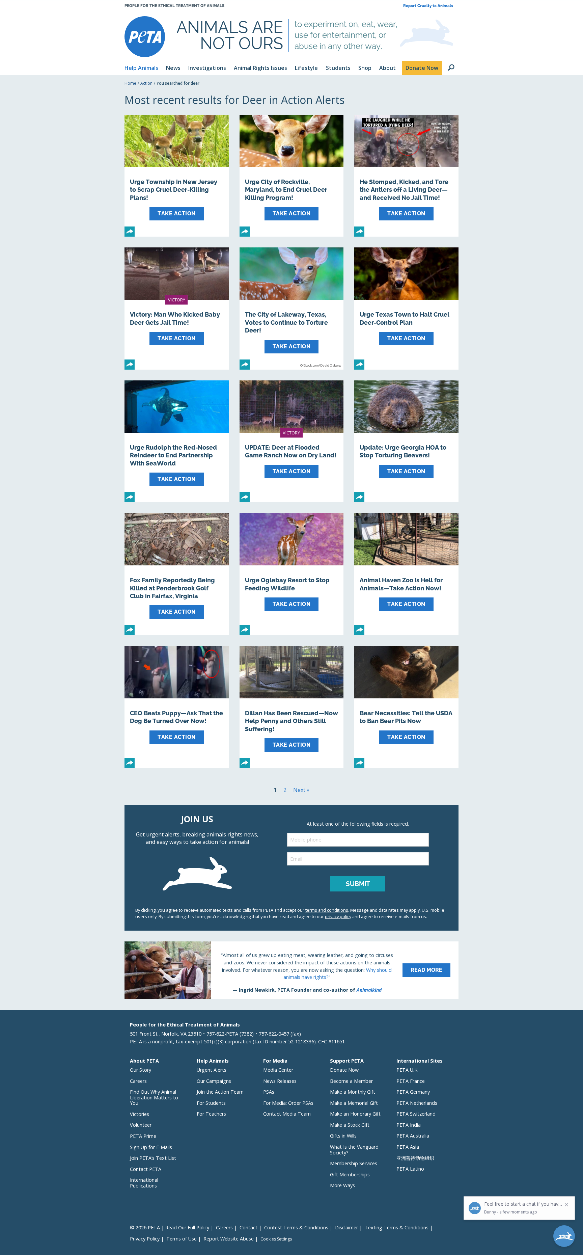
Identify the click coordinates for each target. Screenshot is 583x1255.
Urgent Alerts (211, 1070)
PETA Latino (410, 1169)
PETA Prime (143, 1136)
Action (146, 83)
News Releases (280, 1081)
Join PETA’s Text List (153, 1158)
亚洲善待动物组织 (415, 1158)
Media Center (278, 1070)
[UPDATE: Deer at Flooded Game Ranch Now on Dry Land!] (292, 441)
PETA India (408, 1125)
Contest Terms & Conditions (296, 1227)
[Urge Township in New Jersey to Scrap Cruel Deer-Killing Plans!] (176, 176)
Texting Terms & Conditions (396, 1227)
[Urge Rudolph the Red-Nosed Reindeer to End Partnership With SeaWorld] (176, 441)
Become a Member (351, 1081)
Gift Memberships (350, 1174)
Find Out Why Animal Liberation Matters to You (154, 1097)
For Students (211, 1103)
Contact (248, 1227)
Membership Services (353, 1163)
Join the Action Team (220, 1092)
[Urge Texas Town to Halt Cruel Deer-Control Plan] (406, 308)
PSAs (268, 1092)
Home (130, 83)
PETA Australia (412, 1135)
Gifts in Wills (343, 1135)
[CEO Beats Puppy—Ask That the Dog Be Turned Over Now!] (176, 707)
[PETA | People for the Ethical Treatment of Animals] (144, 36)
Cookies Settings (276, 1239)
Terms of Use (181, 1238)
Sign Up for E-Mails (151, 1147)
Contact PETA (145, 1169)
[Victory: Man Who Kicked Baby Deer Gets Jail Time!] (176, 308)
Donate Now (344, 1070)
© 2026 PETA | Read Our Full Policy (169, 1227)
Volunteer (140, 1125)
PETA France (410, 1081)
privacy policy (338, 916)
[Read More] (291, 970)
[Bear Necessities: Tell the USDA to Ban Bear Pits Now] (406, 707)
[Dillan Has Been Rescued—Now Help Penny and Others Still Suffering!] (292, 707)
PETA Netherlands (416, 1103)
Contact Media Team (287, 1114)
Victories (139, 1114)
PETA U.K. (407, 1070)
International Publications (144, 1183)
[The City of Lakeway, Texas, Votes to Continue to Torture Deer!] (292, 308)
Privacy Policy (145, 1238)
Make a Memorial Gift (354, 1103)
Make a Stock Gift (349, 1125)
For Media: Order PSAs (288, 1103)
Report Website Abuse (228, 1238)
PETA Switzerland (416, 1114)
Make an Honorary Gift (355, 1114)
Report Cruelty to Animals (428, 6)
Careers (138, 1081)
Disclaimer (346, 1227)
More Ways (342, 1185)
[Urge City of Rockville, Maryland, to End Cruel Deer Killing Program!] (292, 176)
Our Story (140, 1070)
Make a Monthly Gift (352, 1092)
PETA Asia (407, 1147)
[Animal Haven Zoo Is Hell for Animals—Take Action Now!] (406, 574)
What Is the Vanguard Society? (354, 1150)
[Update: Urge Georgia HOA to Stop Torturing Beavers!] (406, 441)
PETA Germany (413, 1092)
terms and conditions (326, 910)
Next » (301, 790)
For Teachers (211, 1114)
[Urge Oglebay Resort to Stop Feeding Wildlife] (292, 574)
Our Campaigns (214, 1081)
